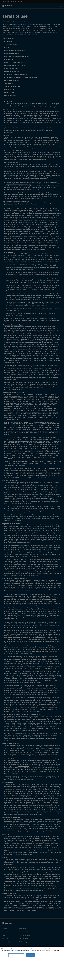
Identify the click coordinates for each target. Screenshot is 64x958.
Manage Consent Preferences (16, 955)
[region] (32, 952)
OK (30, 955)
